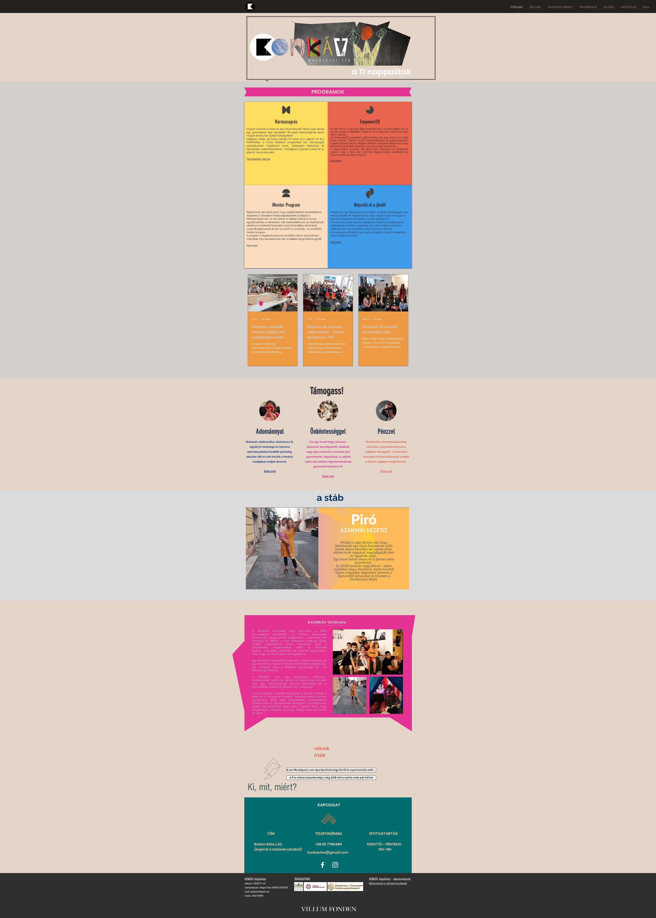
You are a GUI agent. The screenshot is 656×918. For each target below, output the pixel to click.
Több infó (270, 471)
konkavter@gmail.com (328, 852)
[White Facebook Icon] (322, 865)
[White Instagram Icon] (335, 865)
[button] (327, 548)
